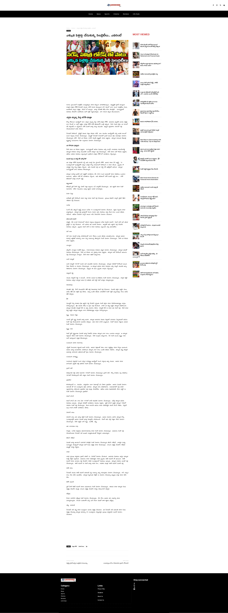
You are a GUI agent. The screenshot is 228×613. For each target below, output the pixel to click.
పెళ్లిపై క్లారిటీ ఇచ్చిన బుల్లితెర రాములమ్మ (76, 563)
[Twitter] (220, 5)
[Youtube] (134, 589)
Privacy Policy (101, 589)
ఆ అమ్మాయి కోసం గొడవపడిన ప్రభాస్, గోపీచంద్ (116, 563)
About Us (100, 596)
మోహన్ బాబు (81, 546)
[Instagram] (217, 5)
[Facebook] (213, 5)
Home (68, 28)
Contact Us (101, 600)
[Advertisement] (97, 89)
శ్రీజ (86, 546)
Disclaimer (100, 592)
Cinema (73, 28)
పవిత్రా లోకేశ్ (74, 546)
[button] (224, 5)
